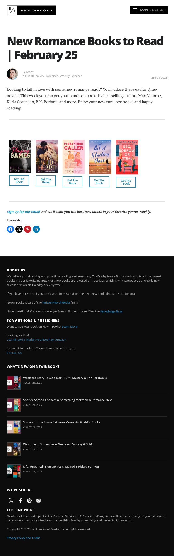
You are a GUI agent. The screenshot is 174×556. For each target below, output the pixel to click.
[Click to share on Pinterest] (27, 229)
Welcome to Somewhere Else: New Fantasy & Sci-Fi (58, 444)
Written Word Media (56, 302)
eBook (29, 76)
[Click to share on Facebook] (10, 229)
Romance (51, 76)
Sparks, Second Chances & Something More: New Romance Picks (67, 400)
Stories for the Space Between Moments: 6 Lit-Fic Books (61, 422)
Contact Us (14, 353)
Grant (30, 72)
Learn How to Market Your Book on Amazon (36, 339)
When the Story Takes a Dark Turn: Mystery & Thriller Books (65, 378)
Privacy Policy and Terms (23, 538)
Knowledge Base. (111, 311)
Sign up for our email (23, 211)
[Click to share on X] (19, 229)
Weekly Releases (71, 76)
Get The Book (19, 180)
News (39, 76)
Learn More (69, 326)
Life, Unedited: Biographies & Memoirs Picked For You (61, 466)
